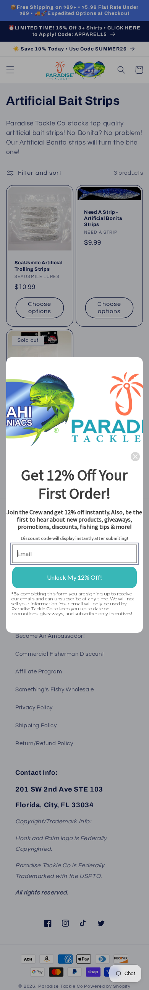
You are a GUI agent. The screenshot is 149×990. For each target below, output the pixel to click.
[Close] (135, 456)
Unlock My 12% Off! (74, 577)
